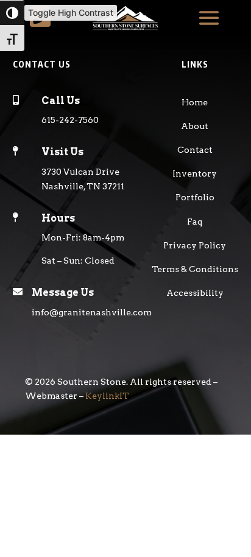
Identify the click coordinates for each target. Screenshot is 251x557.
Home (195, 102)
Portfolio (194, 197)
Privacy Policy (194, 245)
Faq (195, 221)
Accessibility (195, 293)
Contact (195, 150)
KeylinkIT (107, 396)
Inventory (194, 173)
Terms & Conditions (195, 269)
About (194, 126)
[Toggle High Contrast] (12, 13)
